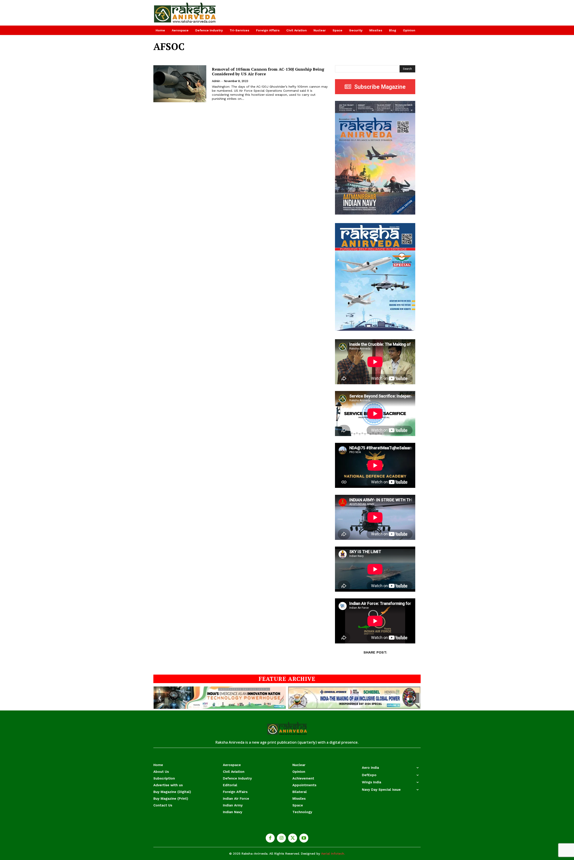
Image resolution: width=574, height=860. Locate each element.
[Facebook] (270, 838)
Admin (216, 81)
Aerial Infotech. (333, 853)
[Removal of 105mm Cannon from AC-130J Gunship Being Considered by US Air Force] (179, 83)
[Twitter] (292, 838)
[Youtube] (303, 838)
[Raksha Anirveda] (185, 12)
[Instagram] (281, 838)
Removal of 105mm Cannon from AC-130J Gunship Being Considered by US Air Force (268, 71)
